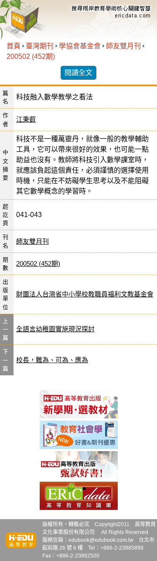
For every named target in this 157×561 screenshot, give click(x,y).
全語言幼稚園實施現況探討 (55, 329)
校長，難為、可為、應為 (52, 360)
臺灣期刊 (40, 46)
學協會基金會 (80, 46)
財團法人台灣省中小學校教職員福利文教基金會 (85, 294)
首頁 (13, 46)
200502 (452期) (31, 56)
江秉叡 (26, 119)
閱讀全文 (78, 72)
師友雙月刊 (123, 46)
